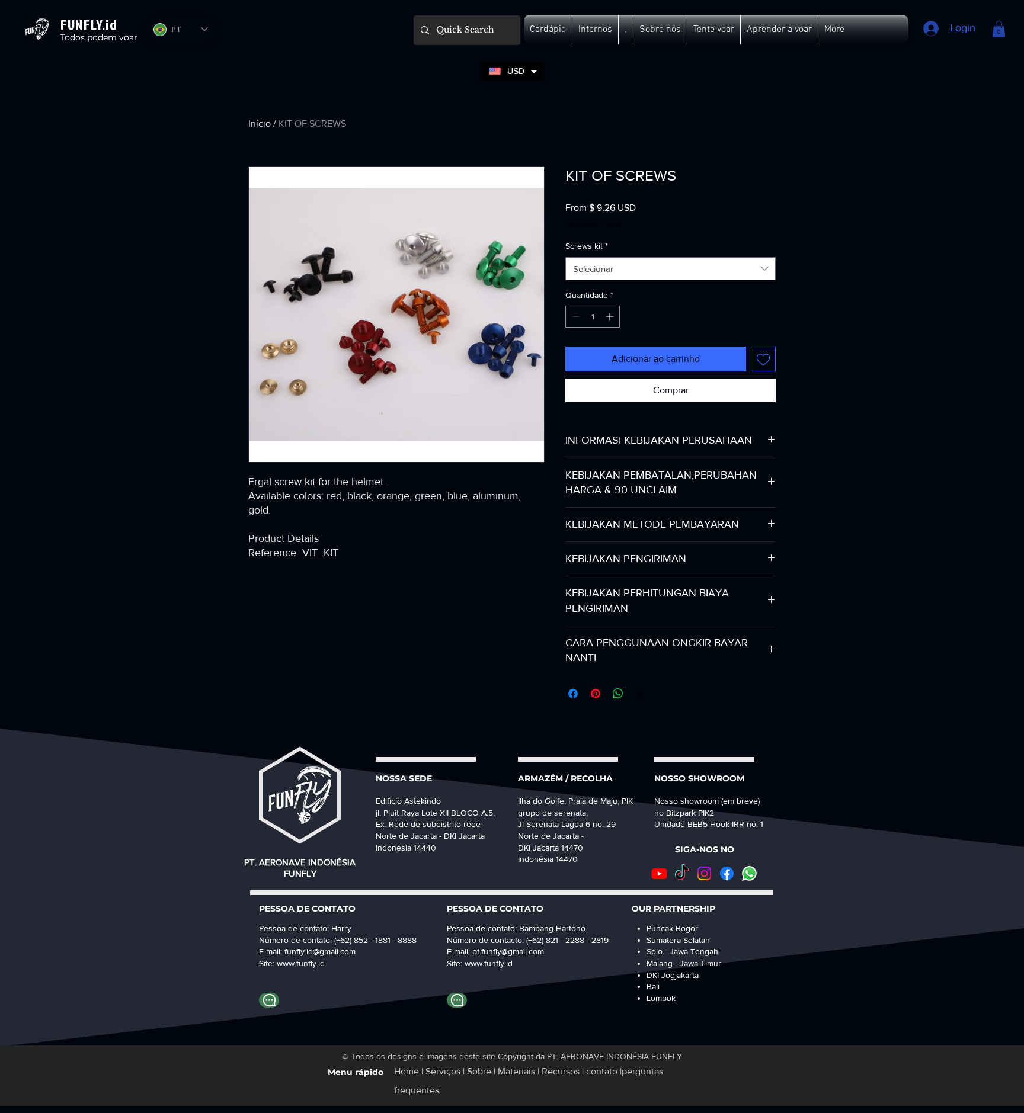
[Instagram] (704, 873)
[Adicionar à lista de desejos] (763, 359)
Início (259, 123)
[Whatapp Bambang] (457, 1000)
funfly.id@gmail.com (320, 951)
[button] (548, 29)
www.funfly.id (489, 963)
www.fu (290, 963)
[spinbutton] (592, 316)
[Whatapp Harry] (269, 1000)
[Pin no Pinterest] (595, 694)
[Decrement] (574, 316)
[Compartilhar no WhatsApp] (618, 694)
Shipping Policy (593, 222)
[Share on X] (640, 694)
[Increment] (610, 316)
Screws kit (586, 246)
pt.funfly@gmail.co (504, 951)
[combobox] (670, 268)
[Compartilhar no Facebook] (573, 694)
